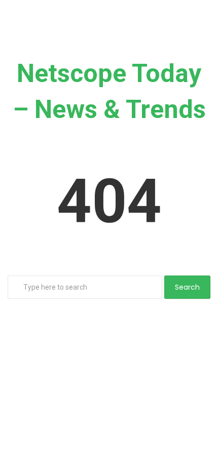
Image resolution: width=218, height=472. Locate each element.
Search (187, 287)
